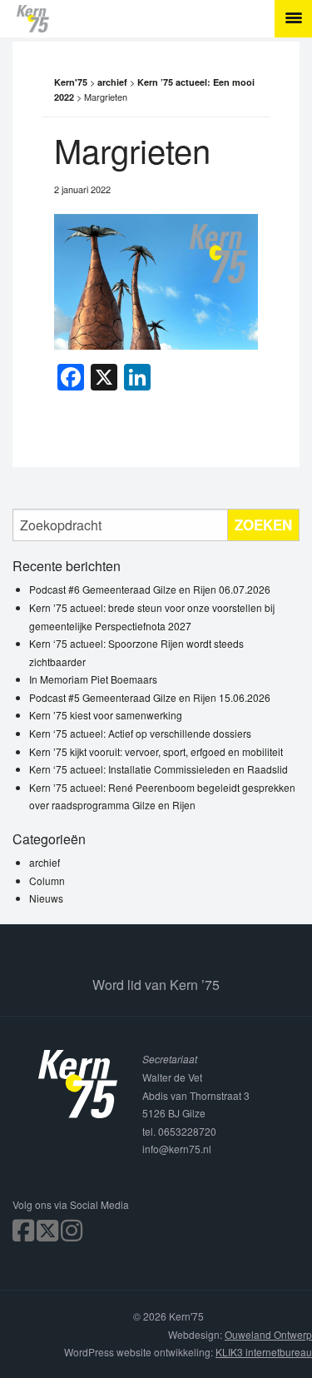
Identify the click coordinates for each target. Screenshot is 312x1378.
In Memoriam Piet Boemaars (93, 679)
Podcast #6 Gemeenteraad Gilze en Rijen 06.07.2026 (149, 589)
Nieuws (46, 898)
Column (47, 880)
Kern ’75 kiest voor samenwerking (105, 715)
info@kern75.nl (176, 1149)
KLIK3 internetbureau (263, 1352)
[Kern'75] (164, 18)
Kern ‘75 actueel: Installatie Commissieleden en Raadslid (158, 769)
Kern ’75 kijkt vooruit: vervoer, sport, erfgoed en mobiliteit (156, 751)
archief (44, 862)
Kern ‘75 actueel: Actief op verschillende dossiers (140, 733)
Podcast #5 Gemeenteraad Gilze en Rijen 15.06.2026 (149, 697)
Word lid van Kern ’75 (156, 984)
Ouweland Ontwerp (268, 1334)
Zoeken (263, 525)
